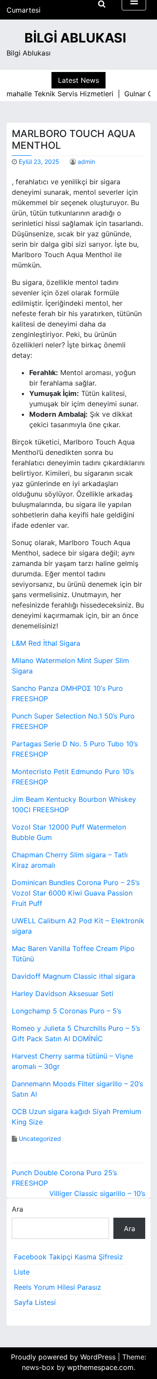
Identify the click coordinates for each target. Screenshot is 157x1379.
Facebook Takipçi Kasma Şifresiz (68, 1256)
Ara (17, 1209)
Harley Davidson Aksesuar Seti (62, 993)
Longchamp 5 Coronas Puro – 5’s (66, 1010)
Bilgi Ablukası (75, 38)
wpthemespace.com (100, 1367)
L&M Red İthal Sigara (46, 643)
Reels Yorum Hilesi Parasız (57, 1287)
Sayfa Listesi (35, 1302)
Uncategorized (40, 1138)
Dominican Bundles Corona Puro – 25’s (76, 882)
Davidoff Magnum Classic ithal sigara (73, 976)
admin (86, 161)
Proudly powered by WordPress (64, 1357)
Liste (22, 1272)
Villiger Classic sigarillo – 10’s (97, 1193)
